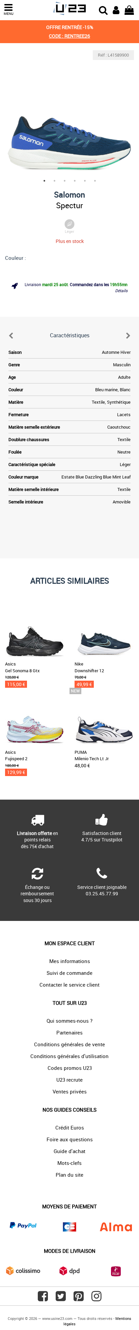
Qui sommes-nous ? (69, 1020)
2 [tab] (54, 180)
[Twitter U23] (60, 1299)
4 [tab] (74, 180)
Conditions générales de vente (69, 1044)
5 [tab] (84, 180)
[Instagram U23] (96, 1299)
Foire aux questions (70, 1139)
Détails (121, 290)
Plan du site (69, 1174)
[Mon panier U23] (129, 9)
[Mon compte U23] (116, 9)
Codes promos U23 (70, 1067)
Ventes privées (70, 1091)
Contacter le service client (69, 984)
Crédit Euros (69, 1127)
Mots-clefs (69, 1162)
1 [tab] (44, 180)
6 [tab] (94, 180)
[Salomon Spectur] (69, 114)
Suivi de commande (69, 972)
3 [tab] (64, 180)
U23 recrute (69, 1079)
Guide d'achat (69, 1151)
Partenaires (69, 1032)
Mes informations (69, 961)
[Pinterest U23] (78, 1299)
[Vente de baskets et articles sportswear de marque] (69, 8)
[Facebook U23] (42, 1299)
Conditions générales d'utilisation (69, 1056)
